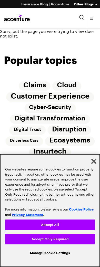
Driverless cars (24, 141)
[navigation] (92, 18)
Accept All (50, 224)
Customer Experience (50, 96)
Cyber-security (50, 108)
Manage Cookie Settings (50, 252)
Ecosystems (69, 141)
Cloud (67, 85)
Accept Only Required (50, 238)
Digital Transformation (50, 119)
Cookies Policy (81, 208)
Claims (34, 85)
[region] (50, 210)
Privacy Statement (27, 213)
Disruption (69, 130)
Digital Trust (27, 130)
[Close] (93, 160)
